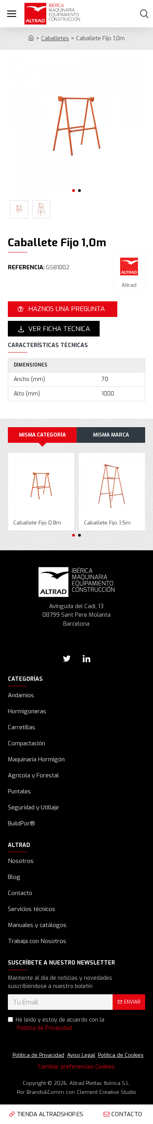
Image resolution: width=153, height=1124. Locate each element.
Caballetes (55, 38)
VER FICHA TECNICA (59, 328)
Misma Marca (111, 434)
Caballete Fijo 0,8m (37, 523)
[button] (73, 190)
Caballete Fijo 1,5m (107, 523)
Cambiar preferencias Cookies (76, 1066)
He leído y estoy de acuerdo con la (60, 1024)
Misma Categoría (42, 434)
